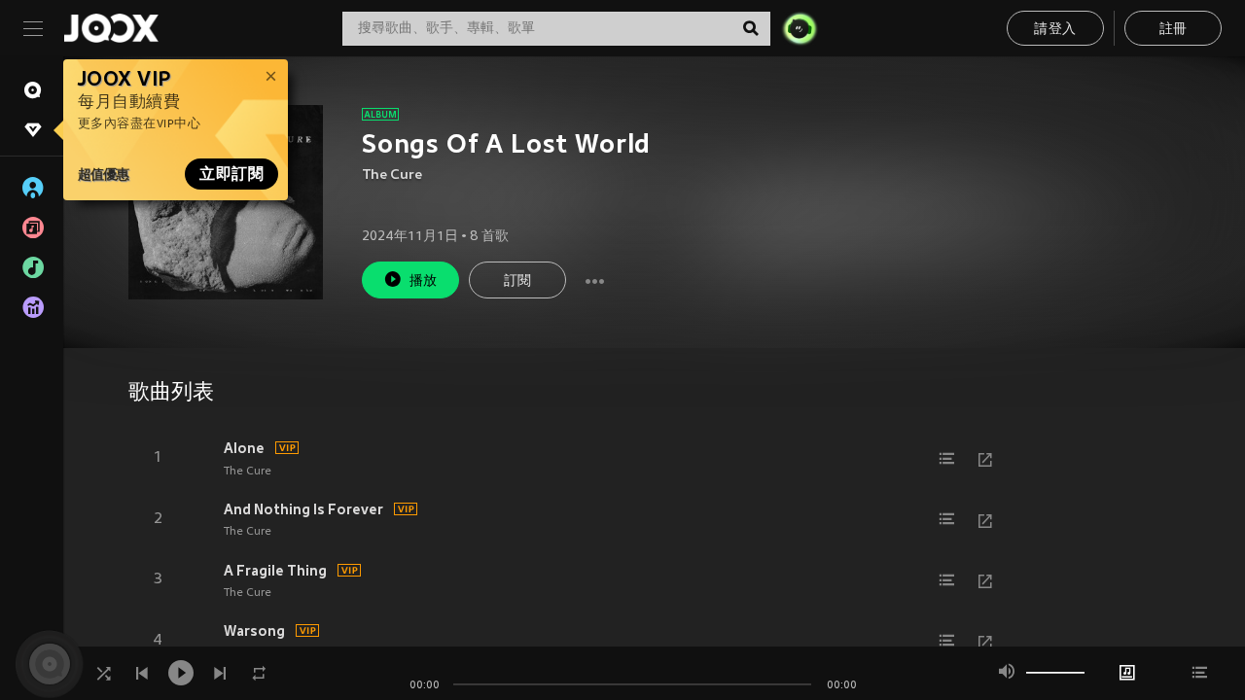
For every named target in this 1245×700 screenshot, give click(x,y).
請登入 (1055, 29)
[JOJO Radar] (799, 28)
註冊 (1173, 29)
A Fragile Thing (275, 570)
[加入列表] (946, 458)
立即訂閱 (231, 174)
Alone (244, 448)
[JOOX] (111, 28)
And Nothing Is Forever (303, 509)
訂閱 (518, 281)
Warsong (254, 631)
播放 (423, 281)
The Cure (392, 175)
